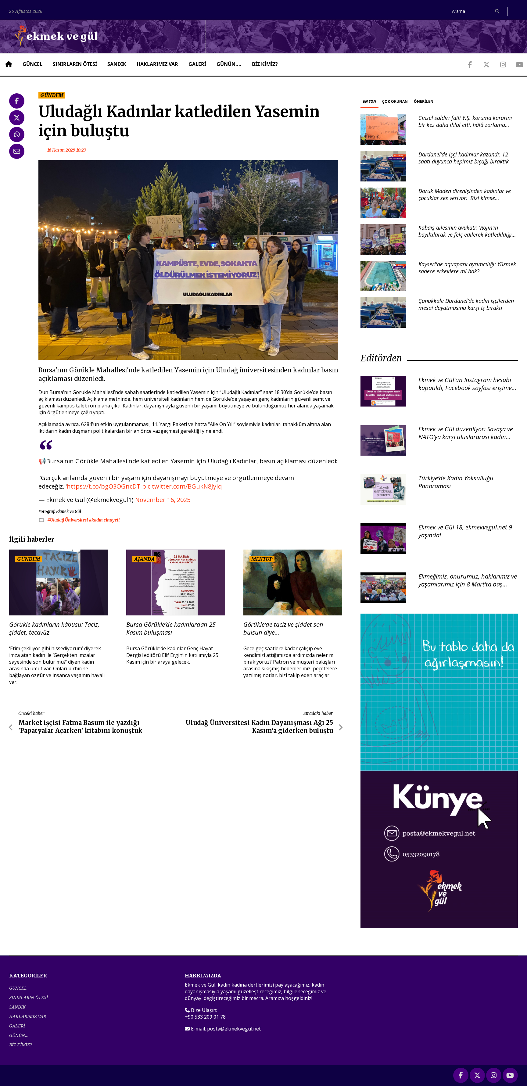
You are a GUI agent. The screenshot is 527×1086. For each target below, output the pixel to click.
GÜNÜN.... (229, 64)
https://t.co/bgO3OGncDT (104, 486)
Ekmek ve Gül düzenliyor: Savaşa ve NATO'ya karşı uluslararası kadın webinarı (465, 437)
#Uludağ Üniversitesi (68, 520)
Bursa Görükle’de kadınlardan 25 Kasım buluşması (171, 628)
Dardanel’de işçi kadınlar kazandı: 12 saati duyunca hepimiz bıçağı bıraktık (463, 158)
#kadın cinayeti (104, 520)
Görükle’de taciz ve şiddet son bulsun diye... (283, 628)
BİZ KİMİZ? (265, 64)
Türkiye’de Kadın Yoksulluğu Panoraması (455, 482)
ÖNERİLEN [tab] (423, 101)
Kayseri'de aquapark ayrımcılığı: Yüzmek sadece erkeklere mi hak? (467, 267)
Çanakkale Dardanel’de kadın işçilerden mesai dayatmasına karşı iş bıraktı (466, 304)
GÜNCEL (32, 64)
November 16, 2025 (162, 500)
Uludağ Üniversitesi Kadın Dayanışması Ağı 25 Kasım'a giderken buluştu (259, 726)
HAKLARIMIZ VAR (157, 64)
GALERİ (197, 64)
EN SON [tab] (369, 101)
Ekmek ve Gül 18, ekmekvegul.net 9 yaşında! (465, 531)
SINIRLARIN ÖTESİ (75, 64)
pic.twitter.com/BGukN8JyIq (182, 486)
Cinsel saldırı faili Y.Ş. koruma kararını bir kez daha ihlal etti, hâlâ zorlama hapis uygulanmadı (465, 125)
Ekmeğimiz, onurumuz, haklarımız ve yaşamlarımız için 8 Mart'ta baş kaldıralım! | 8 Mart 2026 (467, 584)
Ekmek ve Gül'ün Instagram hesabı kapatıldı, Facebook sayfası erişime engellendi (465, 388)
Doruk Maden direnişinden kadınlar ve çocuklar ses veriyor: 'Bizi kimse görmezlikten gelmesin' (464, 198)
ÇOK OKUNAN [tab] (395, 101)
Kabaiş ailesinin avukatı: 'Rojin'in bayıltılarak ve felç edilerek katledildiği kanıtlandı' (465, 235)
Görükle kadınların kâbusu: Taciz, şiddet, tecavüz (54, 628)
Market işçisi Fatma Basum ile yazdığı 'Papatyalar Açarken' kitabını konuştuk (80, 726)
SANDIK (116, 64)
